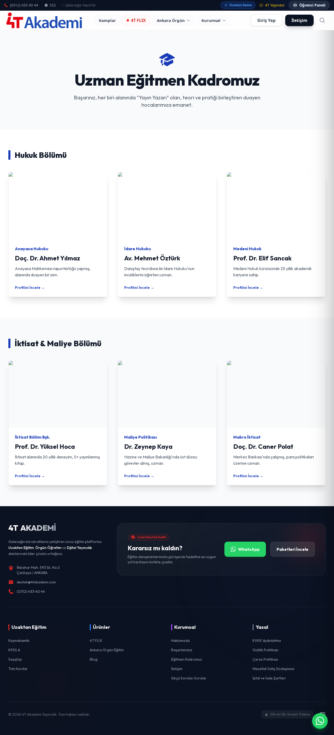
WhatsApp (249, 549)
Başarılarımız (181, 650)
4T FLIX (138, 20)
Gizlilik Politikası (265, 650)
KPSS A (14, 650)
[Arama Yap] (322, 20)
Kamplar (107, 20)
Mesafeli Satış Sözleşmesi (273, 668)
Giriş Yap (266, 20)
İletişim (176, 668)
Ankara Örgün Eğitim (107, 650)
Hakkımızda (180, 640)
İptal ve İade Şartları (269, 678)
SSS (53, 5)
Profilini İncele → (30, 287)
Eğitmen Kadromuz (186, 659)
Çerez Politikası (265, 659)
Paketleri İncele (292, 549)
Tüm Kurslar (18, 668)
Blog (93, 659)
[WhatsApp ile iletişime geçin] (320, 721)
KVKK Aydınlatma (267, 640)
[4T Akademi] (44, 20)
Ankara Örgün (171, 20)
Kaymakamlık (18, 640)
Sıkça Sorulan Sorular (188, 678)
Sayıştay (15, 659)
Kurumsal (210, 20)
